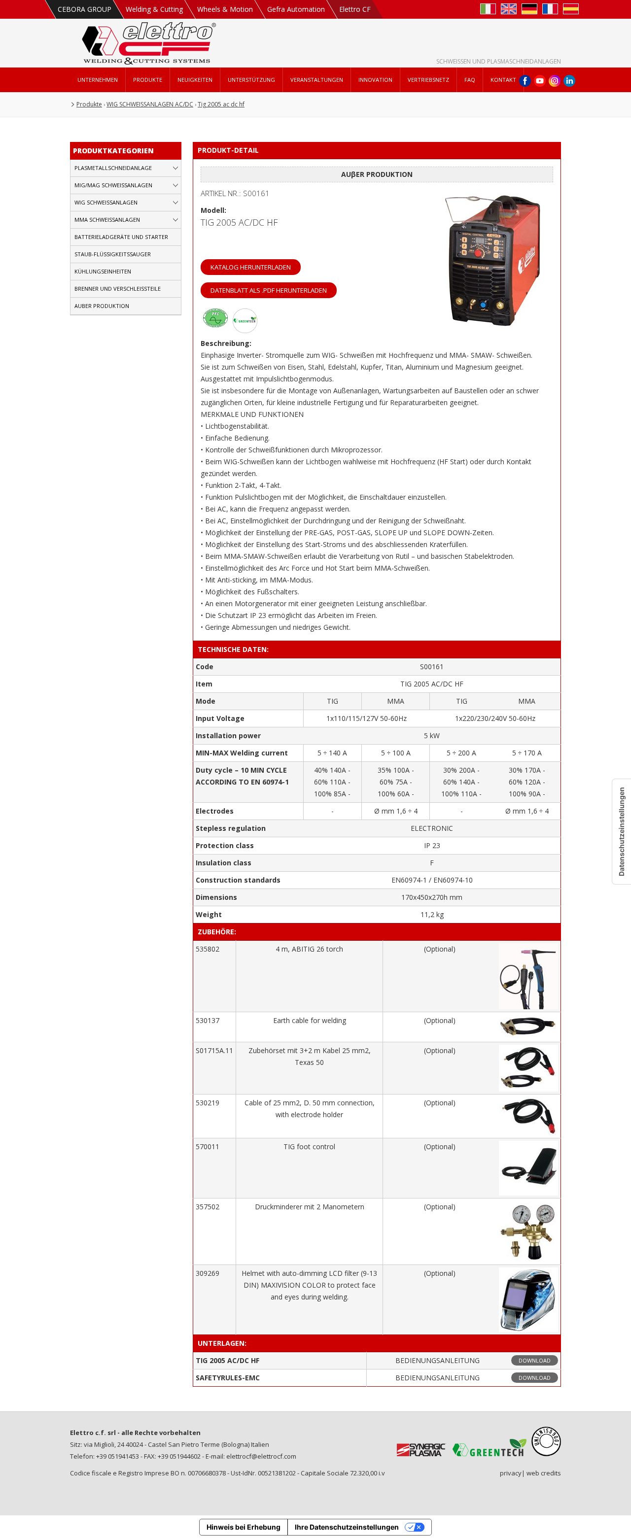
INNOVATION (375, 79)
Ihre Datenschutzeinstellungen (347, 1527)
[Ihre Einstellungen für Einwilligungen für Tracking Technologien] (621, 831)
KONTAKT (503, 79)
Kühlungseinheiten (102, 271)
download (535, 1360)
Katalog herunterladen (250, 267)
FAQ (469, 79)
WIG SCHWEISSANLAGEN (106, 202)
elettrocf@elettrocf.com (261, 1456)
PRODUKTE (147, 79)
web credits (543, 1473)
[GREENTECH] (245, 330)
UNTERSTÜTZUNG (251, 79)
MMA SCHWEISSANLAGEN (107, 219)
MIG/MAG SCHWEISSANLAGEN (113, 185)
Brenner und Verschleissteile (117, 288)
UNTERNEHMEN (97, 79)
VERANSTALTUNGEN (316, 79)
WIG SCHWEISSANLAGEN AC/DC (149, 104)
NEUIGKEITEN (194, 79)
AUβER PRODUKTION (101, 305)
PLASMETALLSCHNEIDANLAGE (113, 167)
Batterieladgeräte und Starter (121, 236)
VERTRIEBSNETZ (428, 79)
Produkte (89, 104)
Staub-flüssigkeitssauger (112, 254)
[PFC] (215, 330)
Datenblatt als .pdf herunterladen (268, 290)
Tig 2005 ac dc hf (221, 104)
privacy (511, 1473)
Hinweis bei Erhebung (243, 1527)
